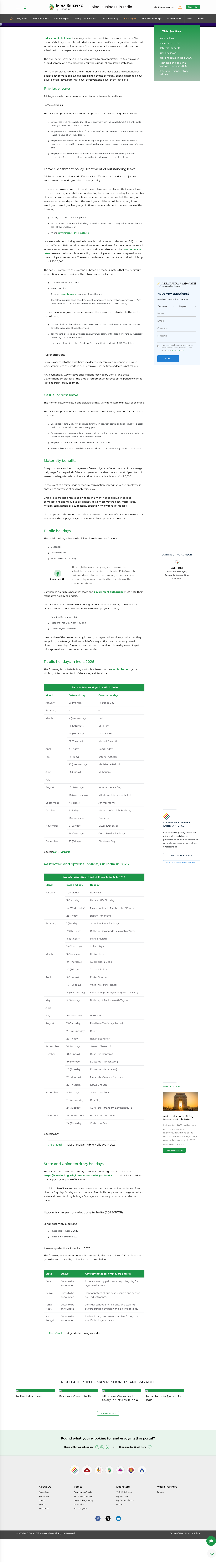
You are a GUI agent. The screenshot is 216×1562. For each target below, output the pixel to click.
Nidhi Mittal (177, 573)
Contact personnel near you (181, 862)
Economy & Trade (83, 1492)
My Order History (125, 1500)
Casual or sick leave (170, 43)
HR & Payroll (130, 18)
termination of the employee (73, 232)
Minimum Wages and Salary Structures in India (120, 1398)
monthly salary (68, 294)
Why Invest (22, 18)
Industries (79, 1504)
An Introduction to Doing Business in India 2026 (178, 1118)
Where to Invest (41, 18)
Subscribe (192, 7)
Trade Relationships (151, 18)
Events (200, 18)
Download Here (174, 1150)
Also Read (55, 1144)
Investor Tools (174, 18)
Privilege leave (167, 38)
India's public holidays (57, 38)
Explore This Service (181, 855)
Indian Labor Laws (29, 1396)
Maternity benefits (169, 48)
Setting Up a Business (85, 18)
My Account (122, 1496)
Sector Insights (61, 18)
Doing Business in (110, 7)
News (189, 18)
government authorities (108, 592)
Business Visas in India (75, 1396)
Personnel (44, 1496)
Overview (44, 1492)
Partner (161, 1492)
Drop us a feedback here (132, 1447)
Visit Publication (124, 1492)
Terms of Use (176, 1533)
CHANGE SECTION (108, 1413)
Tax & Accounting (110, 18)
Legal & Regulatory (83, 1500)
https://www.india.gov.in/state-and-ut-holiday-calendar (78, 1175)
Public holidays (167, 53)
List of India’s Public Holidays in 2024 (91, 1144)
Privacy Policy (177, 350)
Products (121, 1504)
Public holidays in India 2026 (175, 57)
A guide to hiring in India (83, 1333)
